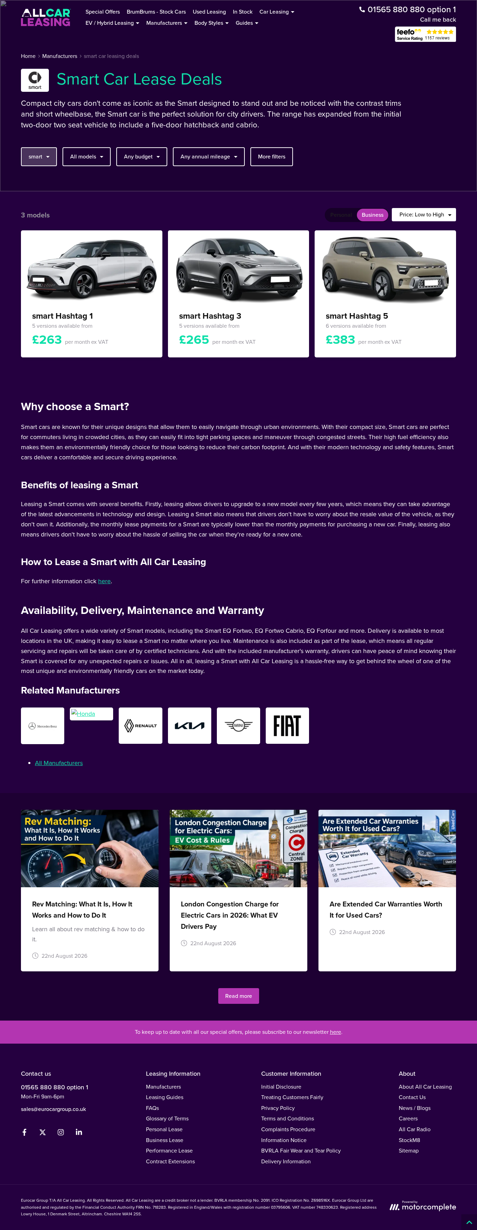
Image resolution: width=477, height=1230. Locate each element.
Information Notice (284, 1140)
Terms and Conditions (287, 1118)
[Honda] (91, 713)
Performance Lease (169, 1151)
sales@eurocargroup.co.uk (53, 1109)
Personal (341, 215)
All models (83, 157)
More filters (271, 157)
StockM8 (409, 1140)
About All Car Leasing (425, 1087)
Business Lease (164, 1140)
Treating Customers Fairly (292, 1097)
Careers (408, 1118)
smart (35, 157)
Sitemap (409, 1151)
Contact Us (412, 1097)
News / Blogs (415, 1108)
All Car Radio (415, 1129)
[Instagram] (61, 1134)
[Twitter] (43, 1134)
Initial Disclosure (281, 1087)
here (104, 581)
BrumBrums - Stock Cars (156, 12)
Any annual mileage (205, 157)
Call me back (438, 19)
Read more (238, 996)
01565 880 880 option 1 (54, 1087)
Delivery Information (286, 1161)
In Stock (242, 12)
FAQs (152, 1108)
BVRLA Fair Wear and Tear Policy (301, 1151)
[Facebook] (24, 1134)
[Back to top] (469, 1222)
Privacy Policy (278, 1108)
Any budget (138, 157)
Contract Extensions (170, 1161)
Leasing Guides (164, 1097)
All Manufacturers (59, 763)
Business (372, 215)
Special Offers (103, 12)
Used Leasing (209, 12)
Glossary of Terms (167, 1118)
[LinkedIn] (79, 1134)
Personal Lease (164, 1129)
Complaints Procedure (288, 1129)
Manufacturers (163, 1087)
